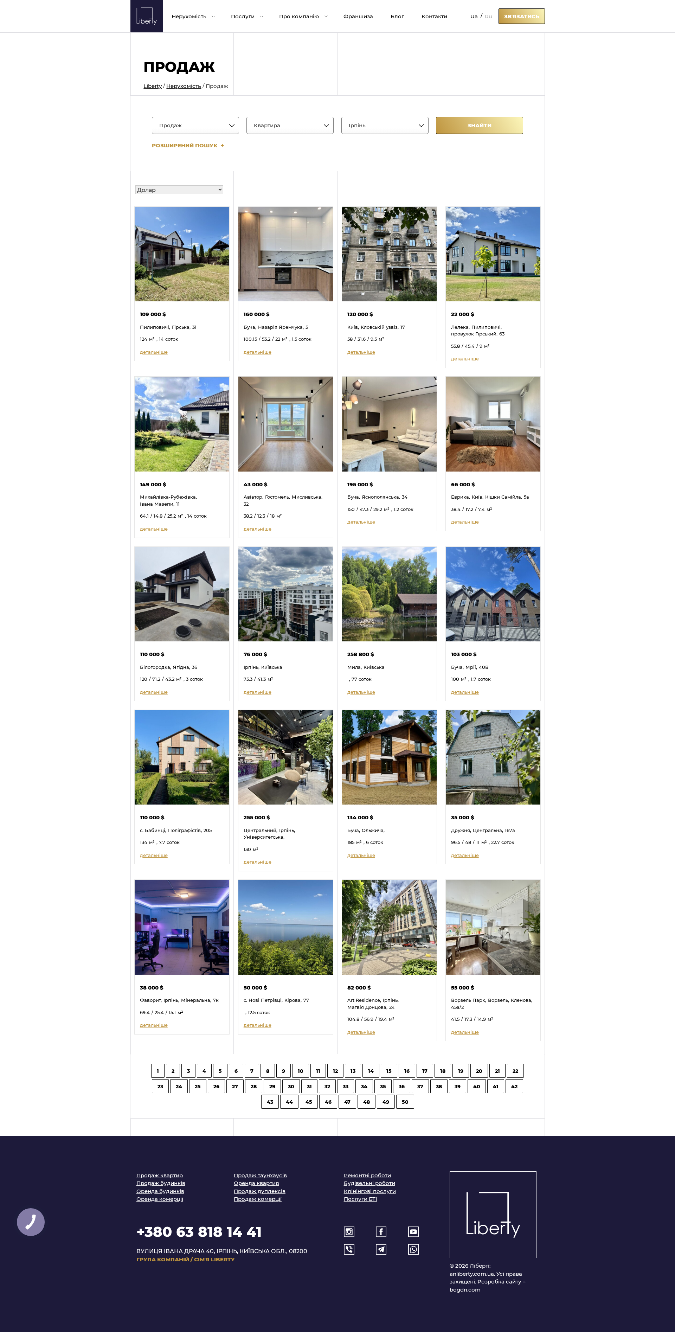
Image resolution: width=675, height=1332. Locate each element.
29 (272, 1086)
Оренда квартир (256, 1182)
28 (254, 1086)
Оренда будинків (160, 1191)
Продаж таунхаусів (260, 1175)
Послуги (243, 16)
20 (479, 1070)
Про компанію (299, 16)
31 (309, 1086)
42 (514, 1086)
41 (496, 1086)
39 (458, 1086)
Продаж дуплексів (259, 1191)
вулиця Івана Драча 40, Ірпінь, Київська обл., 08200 (221, 1251)
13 (353, 1070)
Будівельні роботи (369, 1182)
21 (497, 1070)
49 (385, 1101)
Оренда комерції (159, 1198)
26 (216, 1086)
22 (515, 1070)
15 (389, 1070)
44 (289, 1101)
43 (270, 1101)
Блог (397, 16)
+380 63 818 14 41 (199, 1231)
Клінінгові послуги (370, 1191)
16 (407, 1070)
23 (160, 1086)
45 (309, 1101)
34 (364, 1086)
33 (345, 1086)
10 (300, 1070)
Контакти (434, 16)
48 (366, 1101)
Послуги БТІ (360, 1198)
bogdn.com (465, 1289)
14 (371, 1070)
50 (405, 1101)
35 (383, 1086)
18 (442, 1070)
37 (420, 1086)
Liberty (152, 85)
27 (235, 1086)
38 (439, 1086)
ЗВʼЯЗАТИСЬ (521, 16)
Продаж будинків (160, 1182)
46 (328, 1101)
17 (425, 1070)
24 (179, 1086)
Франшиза (358, 16)
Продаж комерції (258, 1198)
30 (291, 1086)
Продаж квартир (159, 1175)
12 (335, 1070)
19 (460, 1070)
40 (476, 1086)
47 (347, 1101)
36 (402, 1086)
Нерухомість (189, 16)
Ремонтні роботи (367, 1175)
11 (318, 1070)
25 (198, 1086)
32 (327, 1086)
